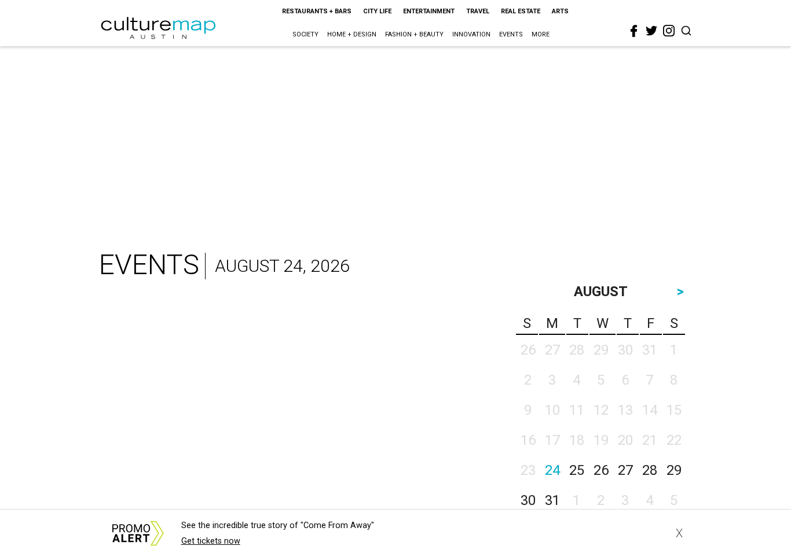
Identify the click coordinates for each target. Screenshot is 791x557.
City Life (377, 11)
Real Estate (520, 11)
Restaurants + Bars (316, 11)
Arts (560, 11)
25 (576, 470)
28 (649, 470)
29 (674, 470)
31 (552, 500)
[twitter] (651, 31)
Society (305, 34)
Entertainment (429, 11)
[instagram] (669, 31)
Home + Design (351, 34)
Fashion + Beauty (414, 34)
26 (601, 470)
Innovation (471, 34)
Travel (477, 11)
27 (625, 470)
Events (511, 34)
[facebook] (634, 31)
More (541, 34)
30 (528, 500)
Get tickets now (210, 541)
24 (552, 470)
